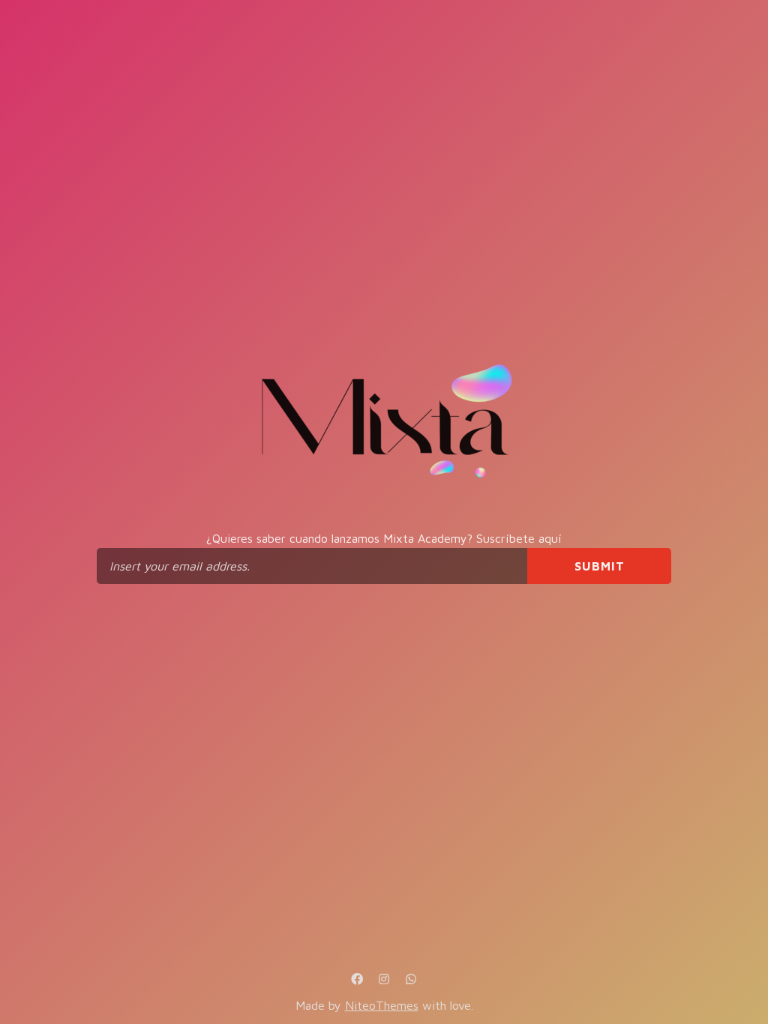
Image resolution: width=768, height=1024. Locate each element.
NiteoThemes (381, 1005)
